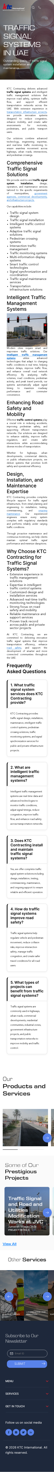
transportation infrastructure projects (27, 112)
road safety (14, 648)
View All (9, 1244)
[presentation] (10, 1137)
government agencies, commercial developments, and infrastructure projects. (27, 197)
